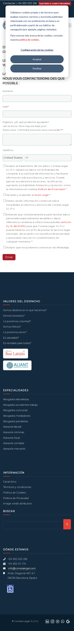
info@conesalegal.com (22, 568)
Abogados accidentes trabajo (20, 404)
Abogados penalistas (15, 421)
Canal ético (9, 481)
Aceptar (37, 59)
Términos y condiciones (17, 487)
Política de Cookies (14, 492)
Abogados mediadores (16, 415)
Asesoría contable (13, 443)
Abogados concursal (15, 410)
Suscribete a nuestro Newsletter (54, 3)
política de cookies (29, 39)
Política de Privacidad (51, 189)
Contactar (9, 3)
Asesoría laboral (12, 426)
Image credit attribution (17, 503)
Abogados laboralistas (16, 399)
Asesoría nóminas (13, 432)
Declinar (37, 68)
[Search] (67, 524)
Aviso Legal (42, 195)
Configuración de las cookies (37, 49)
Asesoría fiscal (11, 437)
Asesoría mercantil (14, 448)
